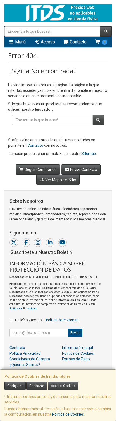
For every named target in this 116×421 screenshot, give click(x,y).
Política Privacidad (24, 353)
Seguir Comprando (40, 169)
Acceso (47, 41)
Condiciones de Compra (29, 359)
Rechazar (36, 386)
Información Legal (77, 347)
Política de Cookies (68, 414)
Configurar (15, 386)
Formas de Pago (76, 359)
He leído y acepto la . (47, 320)
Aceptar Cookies (63, 386)
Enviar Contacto (83, 169)
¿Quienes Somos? (24, 365)
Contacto (78, 41)
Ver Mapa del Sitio (60, 180)
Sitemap (88, 153)
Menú (20, 41)
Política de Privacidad (23, 308)
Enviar (75, 333)
